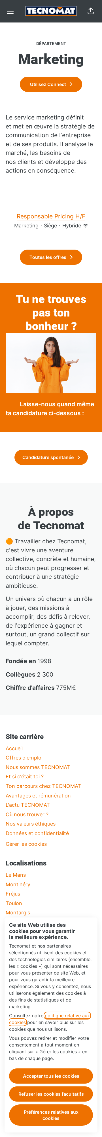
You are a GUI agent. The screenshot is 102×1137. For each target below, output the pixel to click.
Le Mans (16, 875)
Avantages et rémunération (38, 796)
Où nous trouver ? (27, 814)
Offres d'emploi (24, 758)
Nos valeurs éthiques (31, 824)
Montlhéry (18, 884)
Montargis (18, 913)
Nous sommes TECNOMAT (38, 767)
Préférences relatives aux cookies (51, 1115)
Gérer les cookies (26, 844)
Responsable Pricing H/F (51, 216)
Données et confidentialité (37, 833)
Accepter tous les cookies (51, 1076)
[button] (91, 11)
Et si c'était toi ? (25, 776)
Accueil (14, 748)
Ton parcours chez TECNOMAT (43, 786)
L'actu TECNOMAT (28, 805)
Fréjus (13, 894)
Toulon (14, 903)
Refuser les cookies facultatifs (51, 1094)
